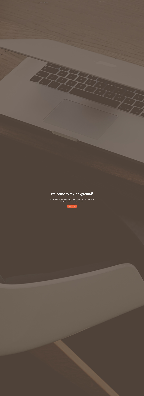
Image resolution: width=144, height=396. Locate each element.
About (89, 1)
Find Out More (72, 206)
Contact (104, 1)
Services (94, 1)
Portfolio (99, 1)
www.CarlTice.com (43, 2)
